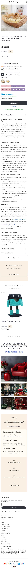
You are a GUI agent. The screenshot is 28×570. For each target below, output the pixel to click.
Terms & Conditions (5, 543)
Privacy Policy (4, 541)
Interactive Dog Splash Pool (8, 225)
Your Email (5, 504)
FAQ (2, 522)
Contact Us (3, 539)
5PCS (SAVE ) (6, 89)
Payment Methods (5, 524)
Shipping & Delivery (5, 526)
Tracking (3, 530)
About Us (3, 537)
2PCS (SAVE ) (6, 86)
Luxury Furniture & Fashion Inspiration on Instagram (14, 346)
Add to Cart (14, 103)
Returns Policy (4, 528)
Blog (2, 535)
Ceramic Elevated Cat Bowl (19, 219)
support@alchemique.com (7, 517)
